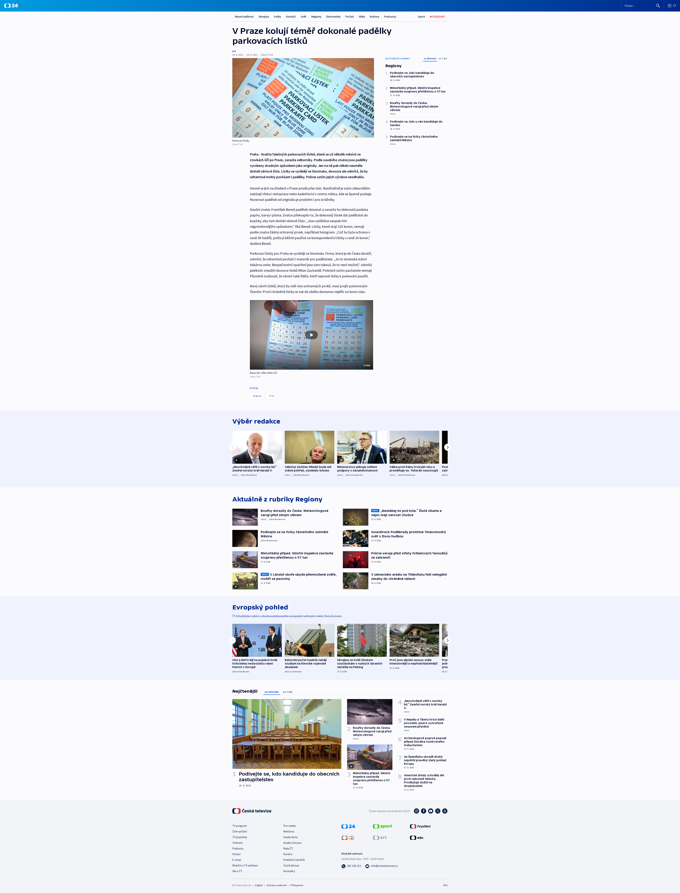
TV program (239, 825)
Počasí (349, 16)
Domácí (291, 16)
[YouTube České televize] (431, 811)
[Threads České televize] (445, 811)
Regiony (316, 16)
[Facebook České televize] (423, 811)
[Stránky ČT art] (380, 837)
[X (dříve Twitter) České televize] (438, 811)
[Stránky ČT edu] (416, 837)
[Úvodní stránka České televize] (252, 811)
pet (234, 51)
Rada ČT (288, 848)
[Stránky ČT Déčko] (347, 837)
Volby (277, 16)
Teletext (237, 842)
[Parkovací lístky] (303, 98)
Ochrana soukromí (277, 885)
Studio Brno (290, 837)
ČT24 (271, 395)
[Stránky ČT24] (348, 826)
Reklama (288, 831)
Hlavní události (244, 16)
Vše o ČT (237, 871)
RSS (445, 885)
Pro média (289, 825)
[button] (311, 335)
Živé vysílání (239, 831)
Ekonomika (333, 16)
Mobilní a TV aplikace (245, 865)
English (259, 885)
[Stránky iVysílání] (420, 826)
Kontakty (289, 871)
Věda (362, 16)
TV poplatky (239, 837)
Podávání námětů (294, 859)
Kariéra (287, 854)
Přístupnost (296, 885)
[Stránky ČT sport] (382, 826)
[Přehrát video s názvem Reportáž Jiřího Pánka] (311, 335)
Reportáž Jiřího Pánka (262, 372)
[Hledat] (658, 5)
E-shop (236, 859)
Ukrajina (264, 16)
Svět (303, 16)
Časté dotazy (291, 865)
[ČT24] (11, 6)
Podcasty (390, 16)
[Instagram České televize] (416, 811)
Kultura (374, 16)
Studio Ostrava (292, 842)
